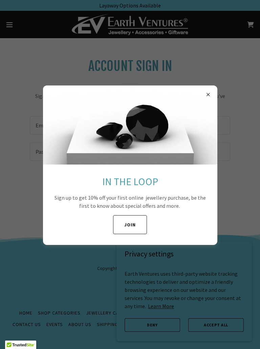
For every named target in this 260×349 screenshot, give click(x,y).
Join (130, 225)
